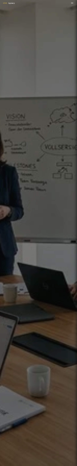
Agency (9, 3)
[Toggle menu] (72, 3)
